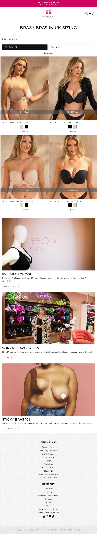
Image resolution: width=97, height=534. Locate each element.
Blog (48, 506)
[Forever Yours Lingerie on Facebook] (47, 516)
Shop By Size (48, 457)
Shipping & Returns (48, 450)
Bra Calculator (48, 467)
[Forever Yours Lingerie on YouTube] (50, 516)
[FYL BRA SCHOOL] (48, 244)
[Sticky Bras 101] (48, 389)
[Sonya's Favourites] (48, 318)
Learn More (10, 286)
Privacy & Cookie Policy (48, 495)
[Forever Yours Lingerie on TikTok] (53, 516)
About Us (48, 489)
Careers (48, 499)
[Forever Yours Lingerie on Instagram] (44, 516)
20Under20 (48, 471)
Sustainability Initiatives (48, 513)
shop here (9, 357)
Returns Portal (48, 447)
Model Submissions (48, 478)
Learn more (10, 428)
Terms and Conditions (48, 509)
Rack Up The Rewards (48, 474)
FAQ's (48, 461)
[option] (48, 3)
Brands (48, 502)
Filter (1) (13, 47)
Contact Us (48, 492)
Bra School (48, 464)
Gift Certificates (48, 454)
